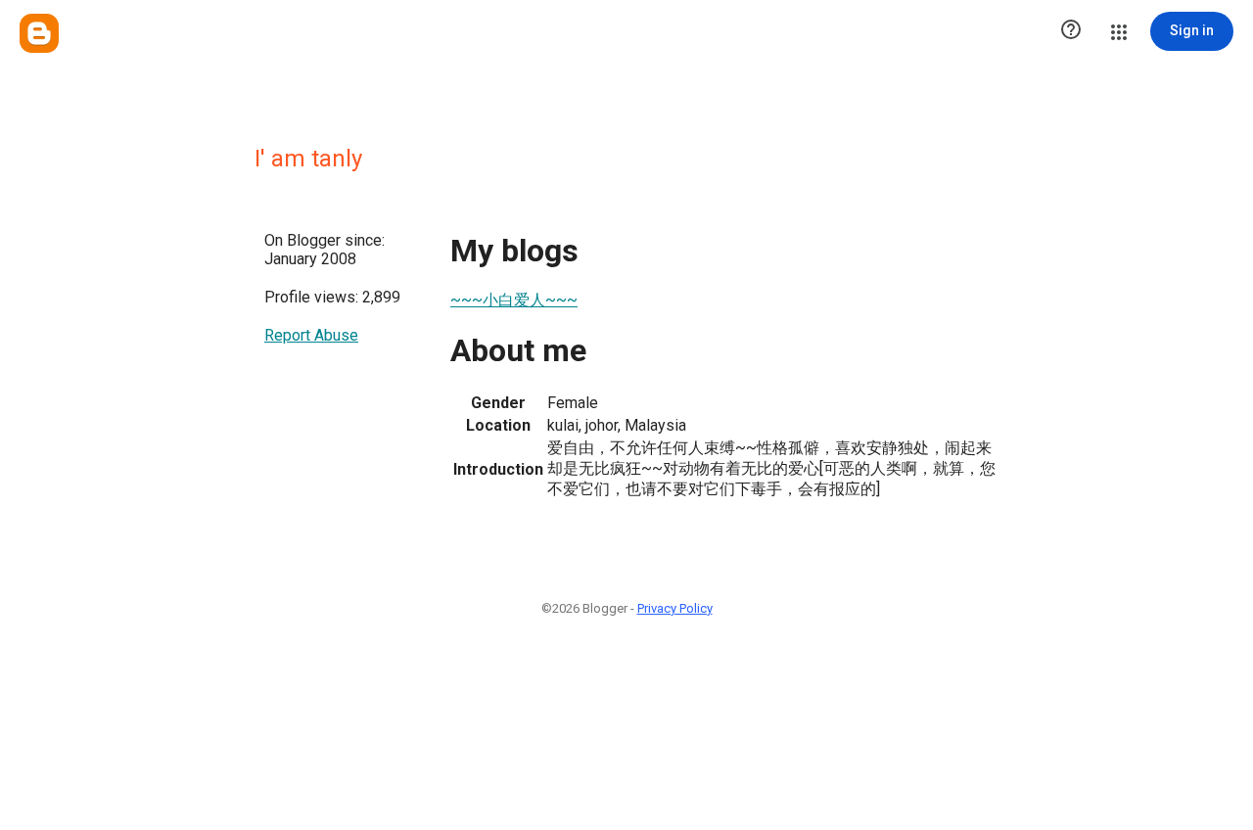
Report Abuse (311, 335)
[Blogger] (39, 33)
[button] (1070, 31)
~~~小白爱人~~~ (514, 300)
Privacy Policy (675, 608)
